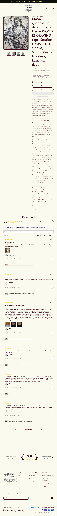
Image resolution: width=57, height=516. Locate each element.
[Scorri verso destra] (27, 53)
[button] (4, 8)
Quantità (34, 81)
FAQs (17, 481)
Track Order (19, 484)
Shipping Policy (32, 481)
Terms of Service (33, 484)
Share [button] (35, 209)
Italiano (19, 510)
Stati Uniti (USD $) (9, 510)
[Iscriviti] (26, 498)
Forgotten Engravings (42, 512)
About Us (18, 475)
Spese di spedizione (36, 70)
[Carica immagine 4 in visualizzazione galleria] (23, 54)
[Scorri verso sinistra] (5, 53)
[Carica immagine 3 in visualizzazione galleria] (18, 54)
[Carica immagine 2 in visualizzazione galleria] (14, 54)
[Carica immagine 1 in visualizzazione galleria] (9, 54)
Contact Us (18, 478)
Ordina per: (39, 235)
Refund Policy (32, 478)
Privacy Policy (32, 475)
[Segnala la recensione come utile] (52, 259)
